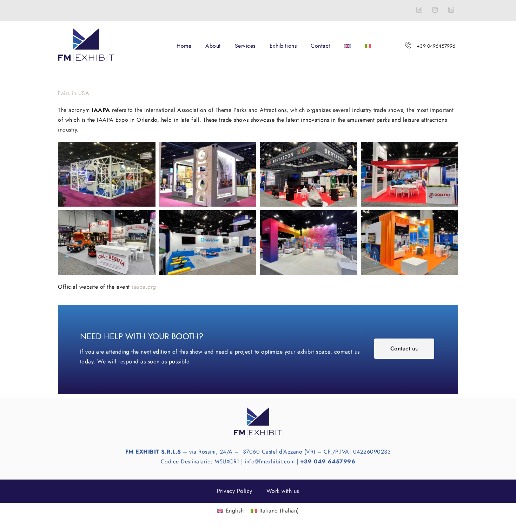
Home (184, 46)
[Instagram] (435, 10)
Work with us (282, 491)
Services (245, 46)
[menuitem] (347, 46)
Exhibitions (283, 46)
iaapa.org (144, 287)
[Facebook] (419, 10)
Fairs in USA (73, 93)
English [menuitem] (235, 511)
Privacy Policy (234, 491)
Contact (320, 46)
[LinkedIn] (451, 10)
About (213, 46)
